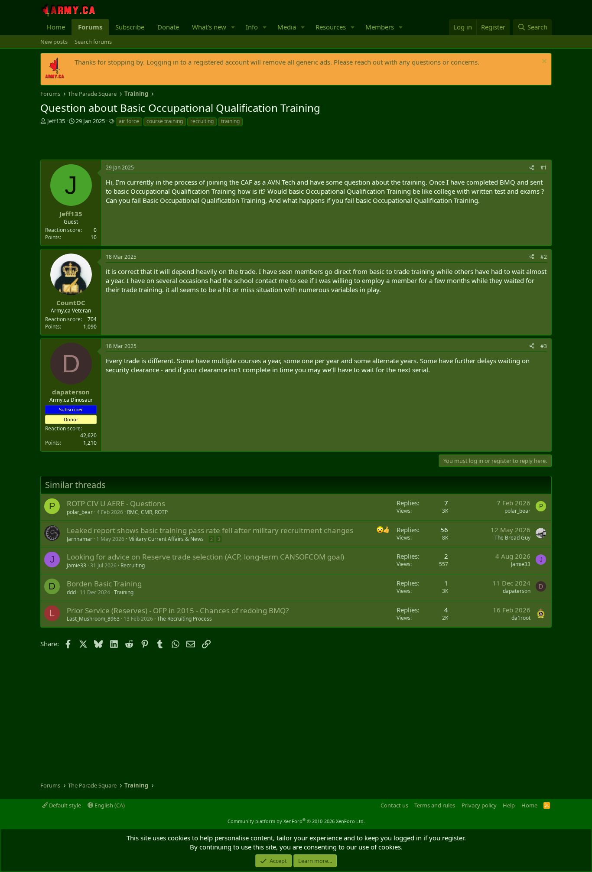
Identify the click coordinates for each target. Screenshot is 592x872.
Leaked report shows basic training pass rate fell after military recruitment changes (210, 530)
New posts (54, 42)
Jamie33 (76, 565)
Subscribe (129, 27)
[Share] (531, 168)
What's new (209, 27)
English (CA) (109, 805)
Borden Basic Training (104, 584)
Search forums (93, 42)
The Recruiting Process (184, 618)
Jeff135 (56, 121)
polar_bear (80, 512)
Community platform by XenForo (296, 821)
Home (56, 27)
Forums (90, 27)
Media (286, 27)
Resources (331, 27)
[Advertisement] (141, 144)
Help (509, 805)
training (230, 121)
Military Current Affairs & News (166, 539)
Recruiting (132, 565)
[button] (233, 27)
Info (252, 27)
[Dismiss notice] (543, 62)
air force (129, 121)
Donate (168, 27)
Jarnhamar (79, 539)
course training (164, 121)
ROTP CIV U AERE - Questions (116, 503)
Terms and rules (434, 805)
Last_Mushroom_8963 (93, 618)
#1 (543, 167)
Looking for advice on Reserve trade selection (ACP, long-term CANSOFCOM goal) (205, 557)
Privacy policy (479, 805)
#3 (543, 346)
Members (379, 27)
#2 (543, 256)
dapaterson (516, 591)
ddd (71, 592)
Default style (64, 805)
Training (123, 592)
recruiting (202, 121)
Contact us (394, 805)
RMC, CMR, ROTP (147, 512)
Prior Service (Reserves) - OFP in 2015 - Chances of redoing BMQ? (178, 610)
